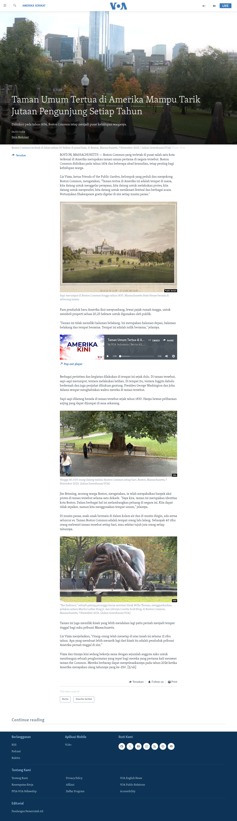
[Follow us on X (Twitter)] (130, 746)
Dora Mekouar (20, 137)
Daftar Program (75, 791)
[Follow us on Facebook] (121, 746)
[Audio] (204, 6)
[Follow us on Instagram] (146, 746)
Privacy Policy (74, 778)
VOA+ (68, 745)
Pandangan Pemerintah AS (27, 811)
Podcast (16, 751)
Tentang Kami (20, 778)
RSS (14, 745)
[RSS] (154, 746)
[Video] (214, 6)
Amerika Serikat (34, 5)
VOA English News (131, 778)
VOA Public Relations (132, 784)
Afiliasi (70, 784)
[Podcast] (163, 746)
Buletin (16, 758)
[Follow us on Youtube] (138, 746)
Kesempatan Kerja (22, 784)
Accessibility (127, 791)
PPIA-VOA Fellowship (24, 791)
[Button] (19, 156)
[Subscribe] (171, 746)
